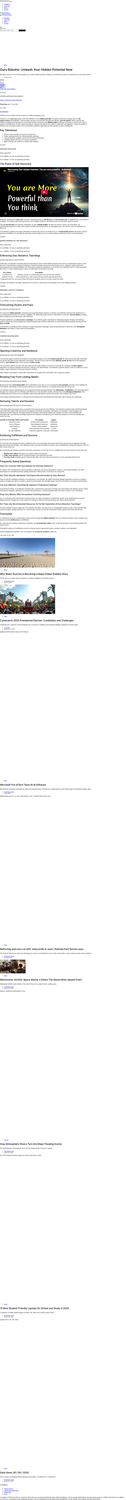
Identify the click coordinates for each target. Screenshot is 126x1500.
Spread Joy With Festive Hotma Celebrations (11, 100)
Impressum (7, 1492)
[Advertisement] (63, 49)
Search (22, 30)
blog (5, 1494)
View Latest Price (5, 153)
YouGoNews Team (9, 581)
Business (7, 4)
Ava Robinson (4, 111)
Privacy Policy (8, 1488)
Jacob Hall (7, 627)
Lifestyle (7, 6)
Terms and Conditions (11, 1490)
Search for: (3, 28)
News (5, 8)
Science (6, 1140)
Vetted (6, 9)
